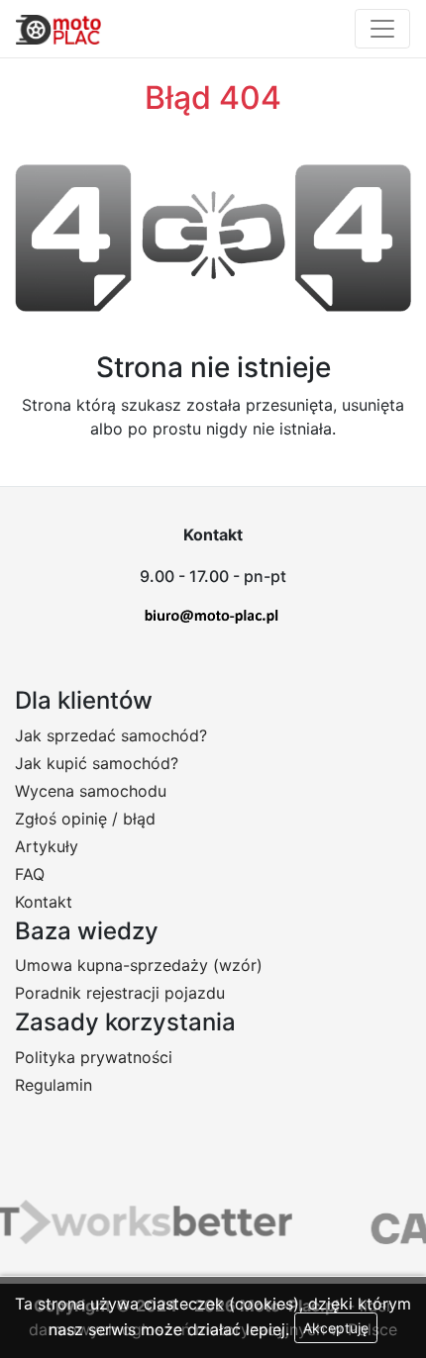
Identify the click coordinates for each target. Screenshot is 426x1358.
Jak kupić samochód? (96, 763)
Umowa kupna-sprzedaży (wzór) (139, 965)
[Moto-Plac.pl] (58, 28)
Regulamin (53, 1085)
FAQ (30, 874)
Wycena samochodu (90, 791)
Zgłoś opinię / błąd (85, 818)
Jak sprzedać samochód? (111, 735)
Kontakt (43, 902)
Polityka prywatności (93, 1057)
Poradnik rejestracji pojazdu (120, 993)
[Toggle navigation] (382, 28)
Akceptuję (336, 1327)
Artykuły (46, 846)
